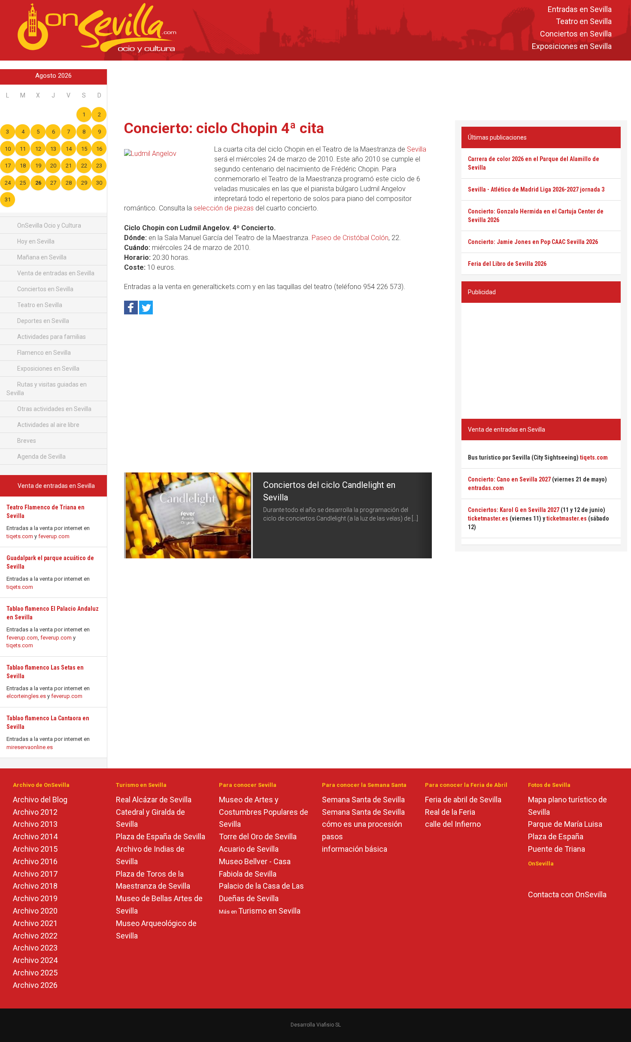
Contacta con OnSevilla (567, 894)
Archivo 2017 (35, 873)
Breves (26, 440)
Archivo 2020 (35, 910)
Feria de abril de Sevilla (463, 799)
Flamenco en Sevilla (43, 352)
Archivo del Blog (40, 799)
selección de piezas (224, 208)
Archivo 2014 (35, 836)
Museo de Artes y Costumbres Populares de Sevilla (263, 812)
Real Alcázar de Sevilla (153, 799)
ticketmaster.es (488, 518)
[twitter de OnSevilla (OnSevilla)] (544, 877)
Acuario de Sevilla (249, 848)
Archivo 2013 (35, 824)
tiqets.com (19, 536)
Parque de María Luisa (565, 824)
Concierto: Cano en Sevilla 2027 (509, 479)
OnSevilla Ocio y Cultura (48, 225)
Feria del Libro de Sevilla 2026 (507, 263)
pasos (332, 836)
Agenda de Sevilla (41, 456)
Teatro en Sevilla (584, 21)
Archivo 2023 (35, 947)
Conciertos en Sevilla (576, 34)
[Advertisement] (369, 88)
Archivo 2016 (35, 861)
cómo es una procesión (362, 824)
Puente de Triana (556, 848)
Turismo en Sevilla (269, 910)
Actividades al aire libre (47, 424)
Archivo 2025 (35, 972)
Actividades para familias (51, 336)
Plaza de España (555, 836)
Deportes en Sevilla (42, 320)
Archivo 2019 (35, 898)
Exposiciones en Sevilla (572, 46)
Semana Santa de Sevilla (363, 799)
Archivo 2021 (35, 923)
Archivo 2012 (35, 812)
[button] (132, 515)
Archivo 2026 (35, 985)
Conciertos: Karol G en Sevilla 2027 (513, 509)
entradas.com (486, 487)
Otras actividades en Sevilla (53, 408)
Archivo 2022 (35, 935)
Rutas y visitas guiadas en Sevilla (46, 388)
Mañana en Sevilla (41, 257)
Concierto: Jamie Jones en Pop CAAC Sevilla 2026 (533, 241)
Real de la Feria (450, 812)
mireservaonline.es (29, 747)
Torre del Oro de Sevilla (258, 836)
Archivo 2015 (35, 848)
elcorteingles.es (26, 696)
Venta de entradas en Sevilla (55, 273)
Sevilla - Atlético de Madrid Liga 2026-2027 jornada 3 (536, 189)
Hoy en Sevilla (35, 241)
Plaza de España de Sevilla (160, 836)
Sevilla (416, 149)
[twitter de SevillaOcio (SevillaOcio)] (557, 877)
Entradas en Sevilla (580, 9)
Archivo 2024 (35, 960)
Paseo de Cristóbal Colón (350, 238)
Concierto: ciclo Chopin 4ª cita (224, 128)
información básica (354, 848)
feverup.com (54, 536)
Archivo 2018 (35, 885)
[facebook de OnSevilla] (532, 877)
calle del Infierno (453, 824)
